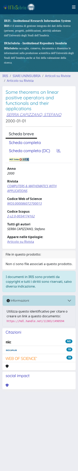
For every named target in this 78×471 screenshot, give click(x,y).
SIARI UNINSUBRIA (27, 76)
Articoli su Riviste (58, 76)
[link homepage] (20, 7)
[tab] (58, 151)
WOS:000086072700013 (24, 203)
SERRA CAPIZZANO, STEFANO (33, 114)
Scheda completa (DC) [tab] (29, 150)
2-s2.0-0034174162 (21, 216)
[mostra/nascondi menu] (74, 7)
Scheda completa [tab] (25, 142)
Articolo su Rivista (20, 80)
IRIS (5, 76)
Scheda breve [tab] (21, 133)
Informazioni (19, 300)
